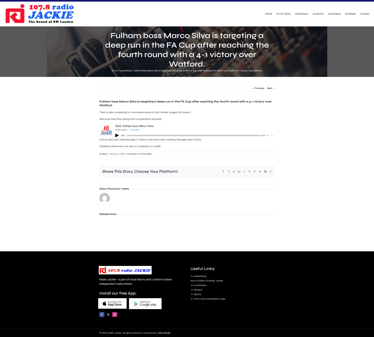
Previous (259, 88)
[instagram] (114, 314)
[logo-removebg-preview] (125, 267)
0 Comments (145, 154)
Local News (132, 154)
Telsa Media (163, 332)
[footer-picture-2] (145, 299)
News (104, 154)
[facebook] (101, 314)
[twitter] (108, 314)
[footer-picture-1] (112, 299)
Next (269, 88)
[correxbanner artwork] (39, 5)
